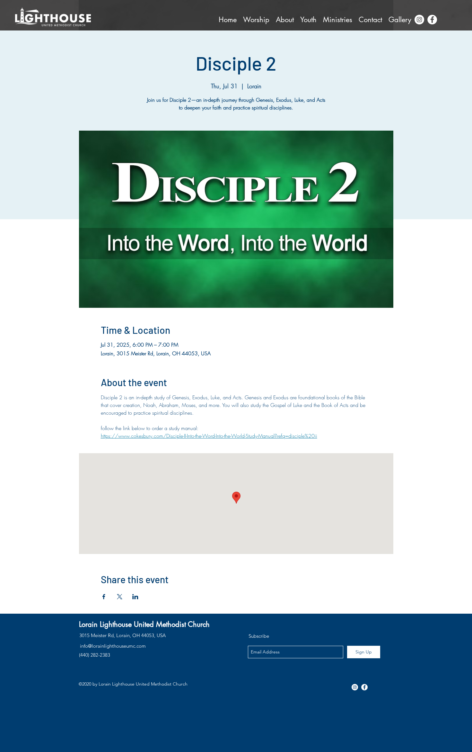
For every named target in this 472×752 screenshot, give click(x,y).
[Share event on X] (120, 596)
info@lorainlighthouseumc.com (113, 646)
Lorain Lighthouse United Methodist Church (144, 624)
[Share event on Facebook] (104, 596)
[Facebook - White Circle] (432, 19)
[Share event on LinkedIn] (135, 596)
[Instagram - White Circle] (419, 19)
